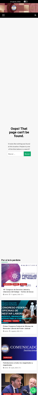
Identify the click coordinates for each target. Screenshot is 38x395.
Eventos (15, 284)
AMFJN (6, 294)
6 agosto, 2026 (15, 331)
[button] (3, 15)
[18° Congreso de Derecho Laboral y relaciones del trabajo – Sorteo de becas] (19, 275)
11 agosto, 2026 (15, 294)
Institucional (7, 357)
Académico (7, 284)
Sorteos (23, 284)
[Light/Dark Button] (26, 2)
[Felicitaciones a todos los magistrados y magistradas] (19, 348)
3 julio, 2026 (14, 368)
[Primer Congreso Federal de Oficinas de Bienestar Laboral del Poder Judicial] (19, 312)
